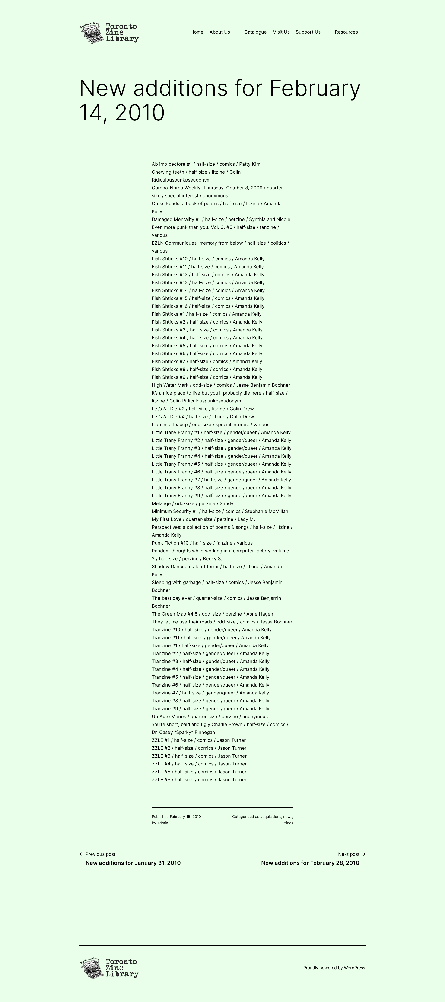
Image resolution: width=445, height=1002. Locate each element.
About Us (220, 32)
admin (162, 822)
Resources (346, 32)
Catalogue (255, 32)
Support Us (308, 32)
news (287, 816)
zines (288, 822)
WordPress (354, 967)
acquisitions (270, 816)
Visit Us (281, 32)
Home (197, 32)
